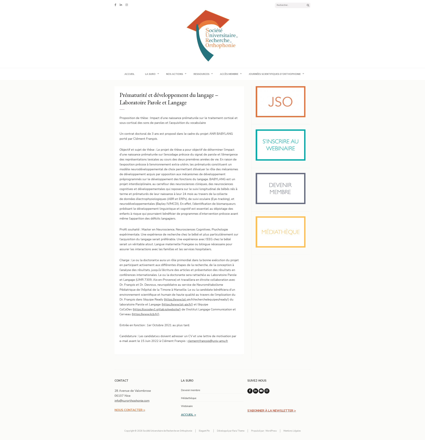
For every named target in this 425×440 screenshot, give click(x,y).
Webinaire (187, 406)
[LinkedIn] (121, 5)
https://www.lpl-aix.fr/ (177, 304)
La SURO (150, 74)
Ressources (201, 74)
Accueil (129, 74)
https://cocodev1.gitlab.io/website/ (156, 309)
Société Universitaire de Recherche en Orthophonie (167, 430)
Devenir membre (190, 390)
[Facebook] (115, 5)
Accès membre (229, 74)
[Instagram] (127, 5)
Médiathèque (188, 398)
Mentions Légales (292, 430)
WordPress (271, 430)
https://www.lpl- (176, 299)
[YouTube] (261, 391)
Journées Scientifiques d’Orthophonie (275, 74)
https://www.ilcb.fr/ (145, 314)
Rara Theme (238, 430)
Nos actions (174, 74)
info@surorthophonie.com (132, 401)
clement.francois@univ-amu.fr (208, 341)
